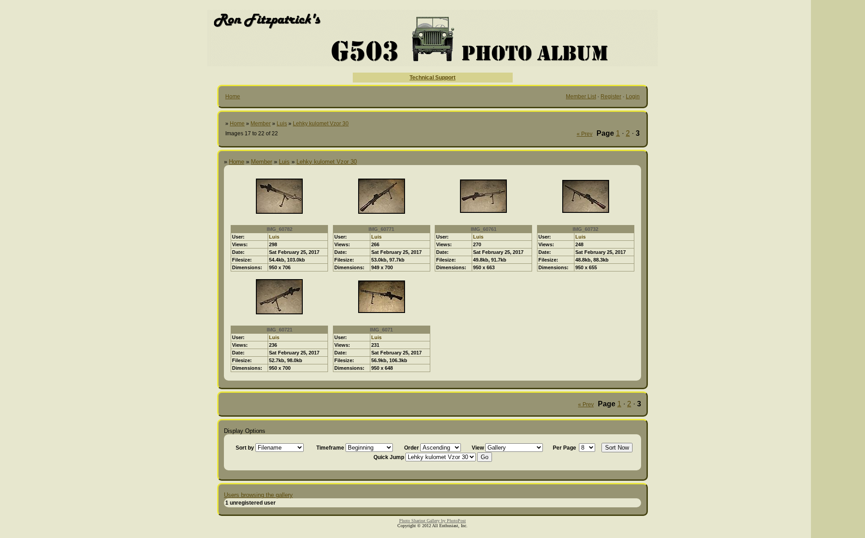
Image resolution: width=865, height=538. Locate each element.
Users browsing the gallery (258, 495)
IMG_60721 (279, 329)
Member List (581, 96)
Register (611, 96)
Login (633, 96)
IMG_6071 (381, 329)
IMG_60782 (279, 229)
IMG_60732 (585, 229)
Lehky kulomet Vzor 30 (321, 123)
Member (260, 123)
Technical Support (432, 77)
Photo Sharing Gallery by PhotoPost (432, 520)
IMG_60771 (381, 229)
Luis (282, 123)
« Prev (584, 134)
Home (232, 96)
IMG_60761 (483, 229)
